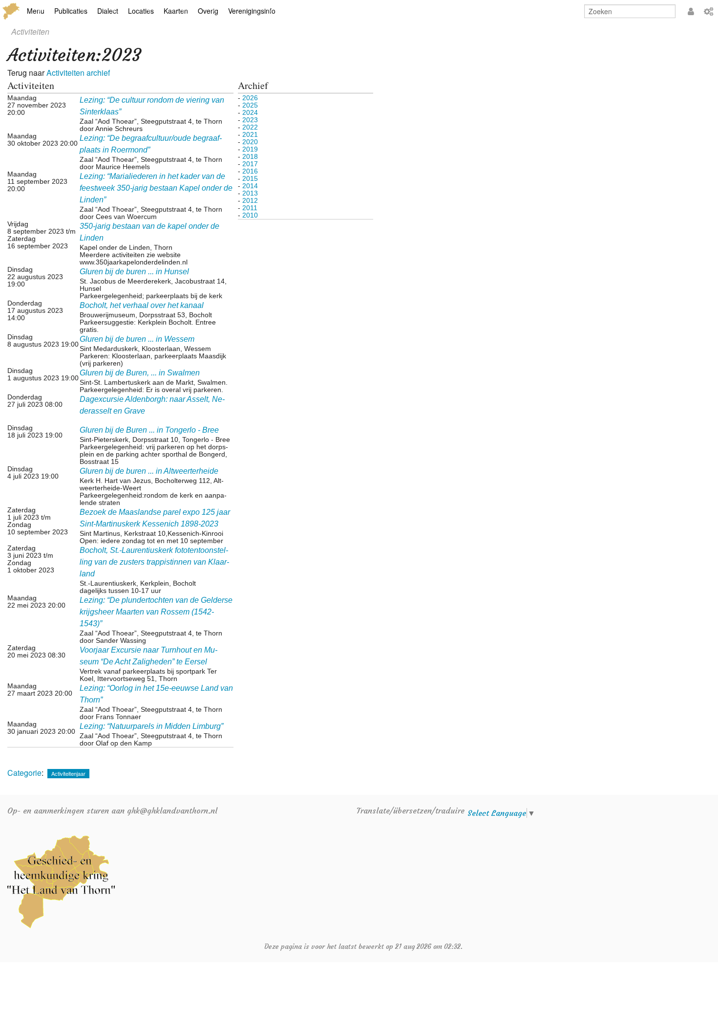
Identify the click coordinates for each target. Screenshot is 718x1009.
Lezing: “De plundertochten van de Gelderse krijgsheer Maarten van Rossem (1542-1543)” (156, 612)
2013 (250, 193)
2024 (250, 112)
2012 (250, 200)
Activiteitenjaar (68, 773)
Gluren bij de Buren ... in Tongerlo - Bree (149, 430)
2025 (250, 105)
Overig (208, 11)
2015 (250, 178)
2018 (250, 156)
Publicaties (70, 11)
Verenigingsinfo (251, 11)
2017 (250, 164)
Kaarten (176, 11)
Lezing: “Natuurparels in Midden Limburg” (151, 726)
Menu (35, 11)
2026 (250, 98)
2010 (250, 215)
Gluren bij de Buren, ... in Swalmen (140, 373)
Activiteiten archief (78, 72)
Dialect (107, 11)
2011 (249, 208)
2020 (250, 142)
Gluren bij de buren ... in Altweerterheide (149, 471)
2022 (250, 127)
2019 (250, 149)
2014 (250, 186)
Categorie (24, 772)
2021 (250, 134)
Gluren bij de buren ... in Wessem (137, 339)
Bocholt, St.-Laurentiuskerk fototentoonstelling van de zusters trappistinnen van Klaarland (154, 562)
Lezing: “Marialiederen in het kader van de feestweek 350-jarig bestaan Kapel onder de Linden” (156, 188)
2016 (250, 171)
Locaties (141, 11)
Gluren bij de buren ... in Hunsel (134, 271)
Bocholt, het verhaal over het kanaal (142, 305)
